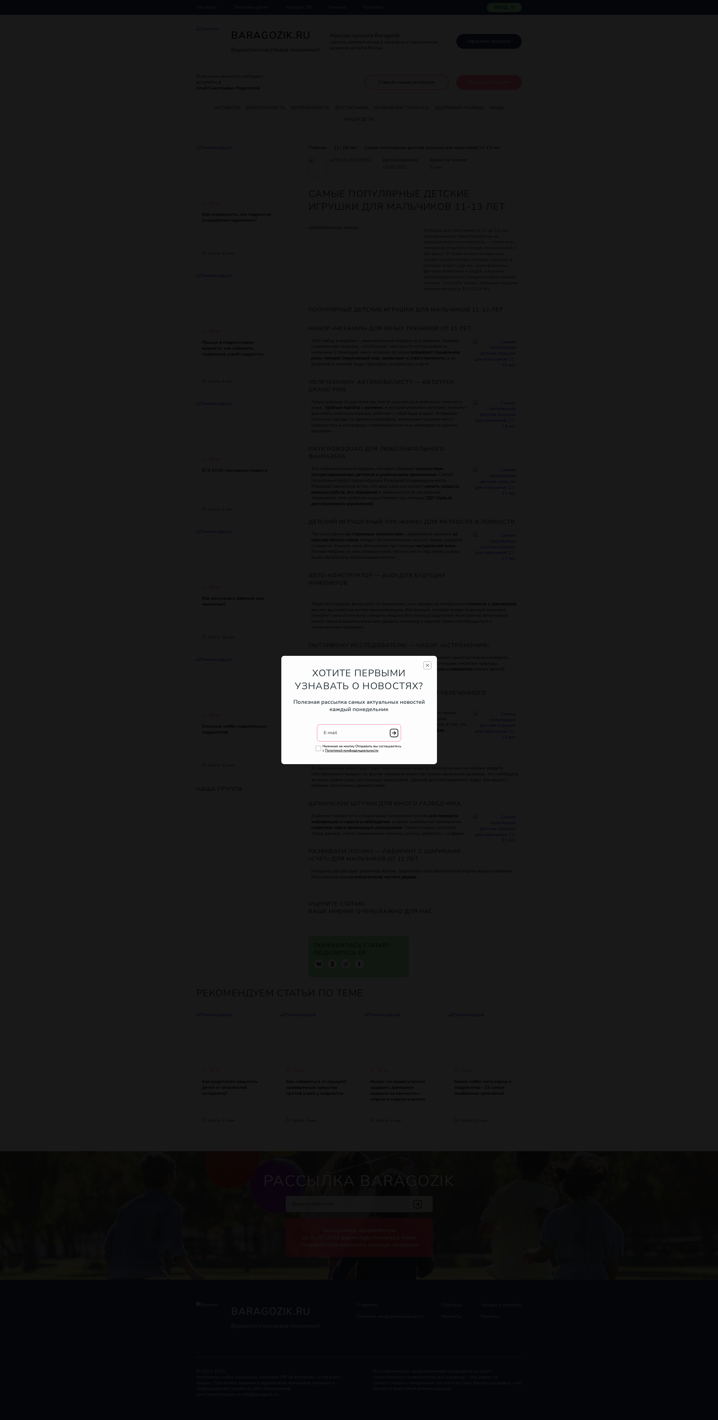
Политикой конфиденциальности (351, 750)
